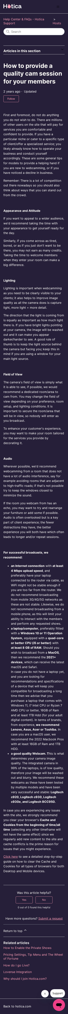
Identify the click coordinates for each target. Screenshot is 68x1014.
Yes (24, 899)
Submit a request (50, 918)
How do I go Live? (16, 965)
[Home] (12, 6)
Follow (11, 98)
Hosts (57, 23)
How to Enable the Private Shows (27, 948)
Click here (10, 856)
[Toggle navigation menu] (58, 7)
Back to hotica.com (17, 1006)
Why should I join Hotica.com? (25, 979)
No (44, 899)
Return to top (13, 931)
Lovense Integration (17, 972)
